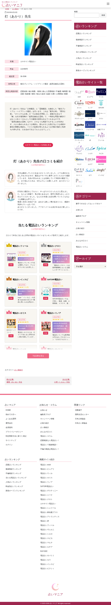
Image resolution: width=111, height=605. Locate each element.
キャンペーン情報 (83, 222)
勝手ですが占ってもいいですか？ (89, 204)
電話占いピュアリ (47, 469)
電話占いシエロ (46, 534)
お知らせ (79, 210)
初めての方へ (11, 414)
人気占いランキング (83, 58)
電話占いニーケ (19, 349)
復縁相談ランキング (83, 40)
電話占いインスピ (20, 279)
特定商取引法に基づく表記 (16, 436)
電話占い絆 (44, 521)
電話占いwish (45, 465)
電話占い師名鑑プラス (49, 512)
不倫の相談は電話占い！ (49, 449)
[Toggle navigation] (108, 4)
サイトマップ (11, 440)
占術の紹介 (80, 228)
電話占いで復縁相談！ (49, 445)
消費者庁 (78, 410)
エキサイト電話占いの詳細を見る (38, 145)
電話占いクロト (54, 246)
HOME (7, 9)
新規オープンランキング (85, 70)
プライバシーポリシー (14, 432)
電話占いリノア (54, 313)
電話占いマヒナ (46, 542)
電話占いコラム (82, 247)
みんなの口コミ (82, 241)
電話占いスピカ (46, 538)
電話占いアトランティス (49, 517)
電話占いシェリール (48, 508)
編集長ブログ (81, 216)
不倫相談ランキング (83, 46)
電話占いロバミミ (55, 349)
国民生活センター (82, 414)
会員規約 (9, 427)
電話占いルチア (46, 547)
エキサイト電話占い (48, 504)
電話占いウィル (46, 473)
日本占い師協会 (81, 423)
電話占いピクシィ (47, 568)
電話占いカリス (19, 313)
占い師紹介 (15, 9)
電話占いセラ (45, 560)
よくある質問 (11, 419)
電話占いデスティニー (49, 491)
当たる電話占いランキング (86, 52)
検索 (76, 12)
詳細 (10, 265)
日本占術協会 (80, 419)
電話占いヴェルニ (47, 529)
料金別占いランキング (84, 64)
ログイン (9, 445)
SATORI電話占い (54, 279)
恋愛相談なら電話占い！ (49, 440)
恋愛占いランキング (83, 33)
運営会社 (9, 423)
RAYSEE (43, 551)
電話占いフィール (20, 246)
